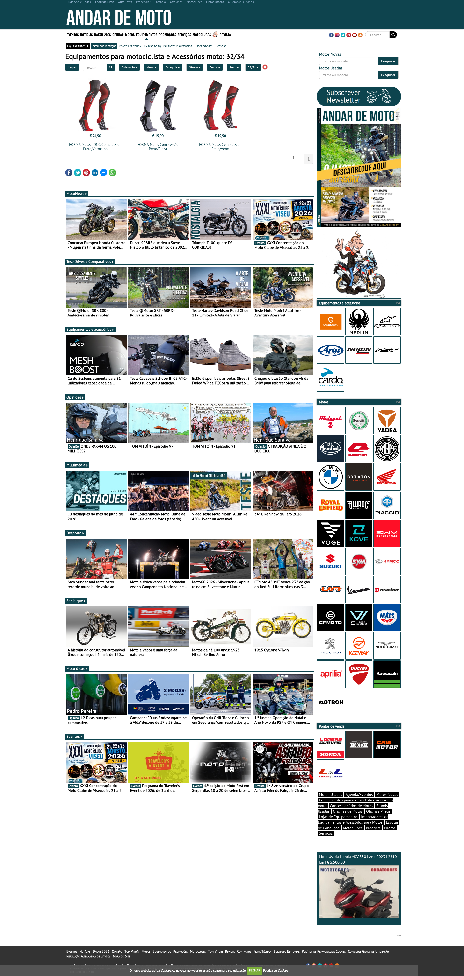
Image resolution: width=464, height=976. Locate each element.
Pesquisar (388, 61)
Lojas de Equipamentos (338, 816)
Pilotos (390, 827)
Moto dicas (75, 668)
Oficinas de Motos (348, 811)
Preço (233, 67)
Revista (225, 34)
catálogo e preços (104, 46)
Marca (150, 67)
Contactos (244, 951)
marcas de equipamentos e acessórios (168, 46)
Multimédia (75, 465)
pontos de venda (130, 46)
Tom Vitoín (131, 951)
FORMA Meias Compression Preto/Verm (220, 146)
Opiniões (73, 397)
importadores (203, 46)
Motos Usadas (330, 794)
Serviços (326, 833)
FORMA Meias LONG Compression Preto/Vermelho (95, 146)
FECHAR (254, 970)
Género (193, 67)
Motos (146, 951)
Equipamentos (162, 951)
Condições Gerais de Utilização (368, 951)
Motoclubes (202, 34)
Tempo (214, 67)
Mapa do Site (121, 956)
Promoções (167, 34)
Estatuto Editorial (286, 951)
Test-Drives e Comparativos (88, 261)
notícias (221, 46)
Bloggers (373, 827)
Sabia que (74, 600)
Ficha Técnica (262, 951)
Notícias (85, 951)
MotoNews (75, 193)
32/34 (252, 67)
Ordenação (128, 67)
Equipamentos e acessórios (88, 329)
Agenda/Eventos (359, 794)
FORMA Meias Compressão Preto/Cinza (157, 146)
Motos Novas (387, 794)
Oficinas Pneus (378, 811)
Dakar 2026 (102, 34)
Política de (275, 970)
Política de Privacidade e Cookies (324, 951)
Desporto (73, 532)
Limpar (72, 67)
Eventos (73, 34)
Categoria (172, 67)
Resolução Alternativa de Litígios (88, 956)
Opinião (118, 34)
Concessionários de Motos (351, 805)
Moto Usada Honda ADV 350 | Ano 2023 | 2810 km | (358, 859)
